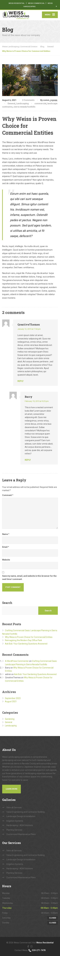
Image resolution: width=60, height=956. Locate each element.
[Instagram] (31, 946)
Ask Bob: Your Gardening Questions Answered (26, 644)
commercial (40, 103)
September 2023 (13, 698)
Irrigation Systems (14, 821)
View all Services (14, 807)
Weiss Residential (45, 942)
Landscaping (22, 103)
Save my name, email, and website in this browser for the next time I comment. (29, 577)
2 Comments (28, 100)
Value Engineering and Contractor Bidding (25, 812)
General (11, 103)
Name (5, 534)
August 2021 (11, 701)
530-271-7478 (38, 950)
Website (6, 560)
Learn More (11, 789)
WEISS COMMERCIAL (36, 3)
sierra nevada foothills (24, 107)
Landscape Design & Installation (20, 816)
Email (5, 547)
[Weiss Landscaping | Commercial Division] (16, 15)
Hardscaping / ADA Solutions (19, 825)
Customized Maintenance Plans (21, 834)
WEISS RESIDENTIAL (17, 3)
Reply (20, 381)
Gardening (9, 719)
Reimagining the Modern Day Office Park (23, 640)
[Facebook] (28, 946)
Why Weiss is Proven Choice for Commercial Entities (28, 637)
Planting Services (14, 830)
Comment (7, 495)
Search (7, 603)
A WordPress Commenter (17, 661)
